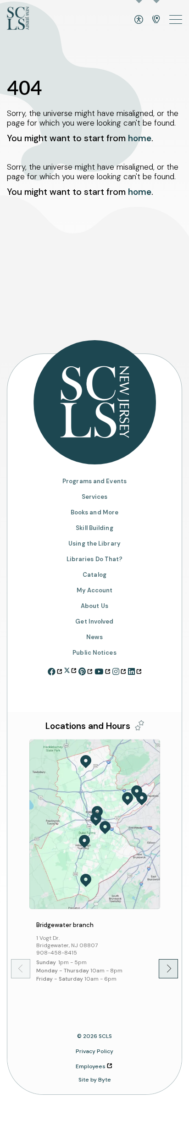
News (94, 637)
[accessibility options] (138, 19)
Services (95, 497)
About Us (94, 606)
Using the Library (94, 543)
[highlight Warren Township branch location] (127, 798)
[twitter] (70, 669)
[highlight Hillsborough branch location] (84, 841)
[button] (162, 968)
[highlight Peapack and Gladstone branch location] (85, 761)
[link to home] (18, 19)
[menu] (175, 19)
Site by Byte (94, 1079)
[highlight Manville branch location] (105, 827)
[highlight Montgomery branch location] (85, 880)
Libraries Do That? (95, 559)
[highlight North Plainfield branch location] (141, 798)
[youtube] (102, 670)
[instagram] (119, 670)
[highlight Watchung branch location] (136, 792)
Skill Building (94, 528)
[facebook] (55, 670)
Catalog (94, 575)
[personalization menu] (139, 725)
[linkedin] (134, 670)
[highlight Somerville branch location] (95, 819)
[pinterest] (85, 670)
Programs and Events (94, 481)
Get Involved (94, 621)
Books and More (94, 512)
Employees (91, 1066)
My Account (95, 590)
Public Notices (94, 653)
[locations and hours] (156, 19)
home (139, 138)
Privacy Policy (94, 1051)
